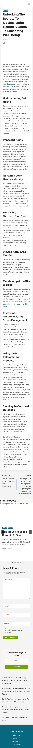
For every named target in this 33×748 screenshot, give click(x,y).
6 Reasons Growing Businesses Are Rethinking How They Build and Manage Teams (15, 710)
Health (5, 10)
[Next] (30, 532)
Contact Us (16, 738)
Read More (7, 549)
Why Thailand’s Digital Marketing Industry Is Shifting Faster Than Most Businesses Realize (16, 691)
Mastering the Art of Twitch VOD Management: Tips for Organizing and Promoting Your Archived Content (25, 485)
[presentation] (16, 513)
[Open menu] (28, 3)
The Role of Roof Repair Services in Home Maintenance (8, 481)
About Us (16, 735)
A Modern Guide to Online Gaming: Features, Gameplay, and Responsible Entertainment (15, 681)
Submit (16, 667)
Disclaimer (16, 744)
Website (6, 624)
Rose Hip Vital (8, 86)
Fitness (10, 527)
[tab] (12, 562)
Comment (8, 580)
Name (6, 606)
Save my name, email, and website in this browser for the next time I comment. (16, 631)
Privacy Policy (16, 741)
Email (6, 615)
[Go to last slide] (2, 532)
